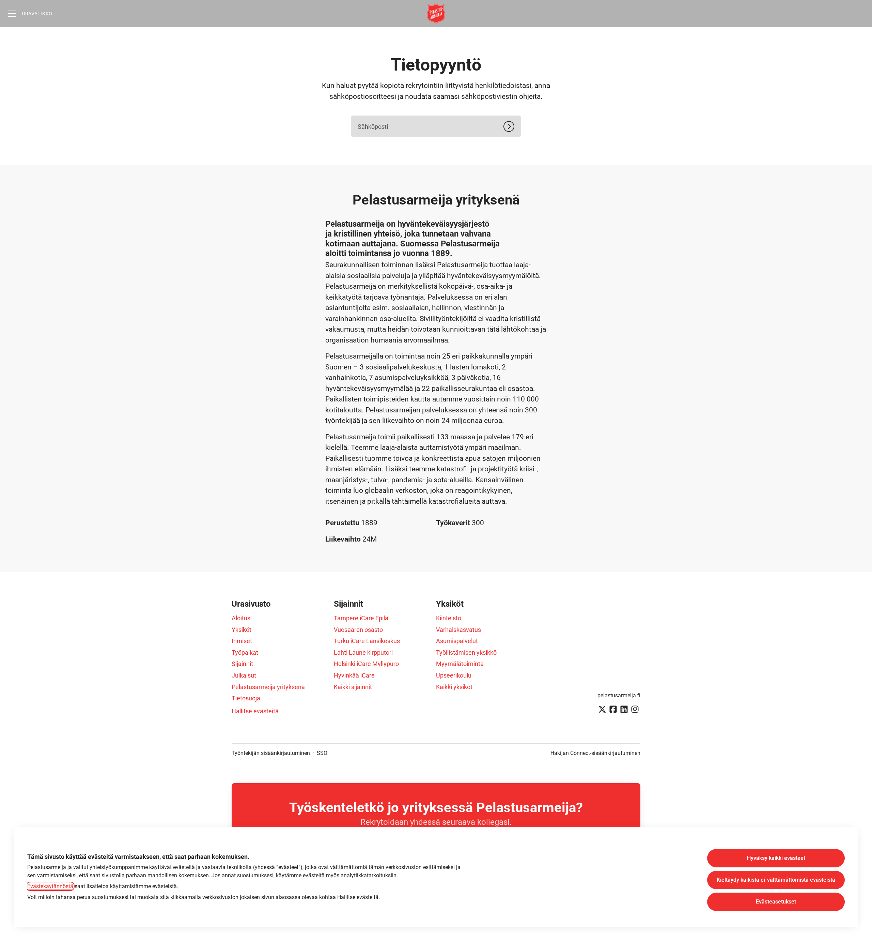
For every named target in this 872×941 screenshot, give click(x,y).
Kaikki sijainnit (353, 686)
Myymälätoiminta (460, 663)
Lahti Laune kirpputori (363, 652)
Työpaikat (245, 652)
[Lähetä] (512, 126)
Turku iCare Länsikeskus (367, 640)
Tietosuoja (246, 698)
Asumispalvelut (457, 640)
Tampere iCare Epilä (361, 618)
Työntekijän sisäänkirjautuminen (271, 753)
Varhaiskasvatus (458, 629)
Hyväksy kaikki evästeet (776, 858)
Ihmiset (242, 640)
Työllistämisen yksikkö (466, 652)
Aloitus (241, 618)
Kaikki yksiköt (454, 686)
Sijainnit (242, 663)
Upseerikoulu (453, 675)
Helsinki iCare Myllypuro (366, 663)
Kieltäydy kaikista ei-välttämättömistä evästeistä (776, 880)
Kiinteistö (448, 618)
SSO (322, 753)
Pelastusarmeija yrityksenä (268, 686)
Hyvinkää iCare (354, 675)
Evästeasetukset (776, 901)
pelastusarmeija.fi (618, 695)
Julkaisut (244, 675)
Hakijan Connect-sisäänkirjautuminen (595, 753)
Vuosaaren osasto (358, 629)
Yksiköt (241, 629)
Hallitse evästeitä (255, 711)
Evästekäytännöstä (50, 886)
